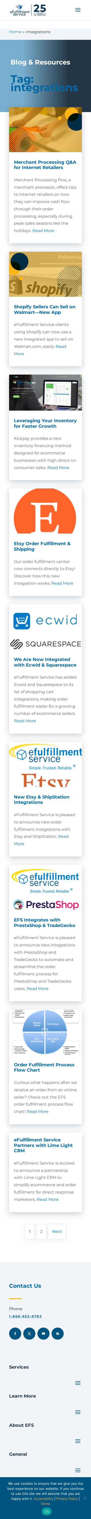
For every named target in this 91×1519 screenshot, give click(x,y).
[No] (84, 1498)
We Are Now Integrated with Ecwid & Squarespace (45, 662)
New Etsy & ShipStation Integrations (41, 799)
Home (15, 31)
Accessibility (43, 1499)
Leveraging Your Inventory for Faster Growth (45, 423)
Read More (43, 230)
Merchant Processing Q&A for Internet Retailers (45, 165)
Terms (45, 1504)
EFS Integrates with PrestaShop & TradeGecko (44, 922)
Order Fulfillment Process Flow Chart (44, 1067)
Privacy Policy (67, 1499)
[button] (78, 13)
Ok (46, 1511)
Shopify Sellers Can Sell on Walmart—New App (44, 309)
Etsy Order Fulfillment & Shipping (42, 546)
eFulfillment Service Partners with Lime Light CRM (43, 1145)
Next (57, 1231)
